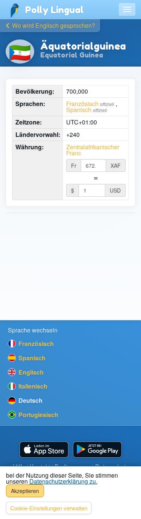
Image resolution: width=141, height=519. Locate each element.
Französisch (82, 103)
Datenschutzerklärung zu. (63, 481)
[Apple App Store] (44, 450)
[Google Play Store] (97, 450)
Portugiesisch (37, 414)
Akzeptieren (25, 491)
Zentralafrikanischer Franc (92, 150)
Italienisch (32, 386)
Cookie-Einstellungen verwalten (48, 508)
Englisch (30, 372)
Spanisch (78, 109)
